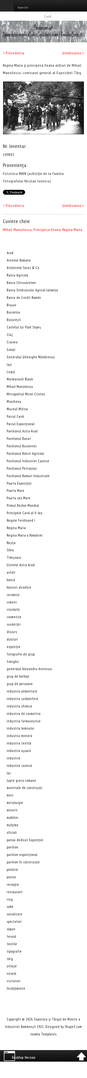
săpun (11, 929)
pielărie (12, 869)
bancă (11, 580)
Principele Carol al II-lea (25, 513)
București (14, 319)
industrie (14, 758)
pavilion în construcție (23, 862)
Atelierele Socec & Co (23, 267)
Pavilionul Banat (19, 438)
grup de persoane (20, 683)
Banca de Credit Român (24, 297)
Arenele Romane (19, 260)
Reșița (11, 542)
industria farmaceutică (24, 721)
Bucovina (13, 312)
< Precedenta (13, 53)
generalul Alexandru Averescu (29, 669)
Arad (10, 252)
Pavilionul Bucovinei (22, 446)
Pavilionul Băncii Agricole (25, 453)
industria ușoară (19, 750)
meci (10, 795)
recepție (13, 884)
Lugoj (11, 371)
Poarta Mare (15, 490)
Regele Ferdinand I (21, 520)
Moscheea (14, 401)
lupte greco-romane (21, 780)
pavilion (12, 847)
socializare (14, 914)
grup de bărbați (18, 676)
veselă (11, 973)
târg (10, 958)
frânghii (13, 661)
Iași (9, 364)
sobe (10, 906)
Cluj (10, 334)
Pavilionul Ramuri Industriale (28, 476)
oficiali (12, 832)
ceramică (13, 594)
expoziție (14, 646)
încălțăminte (16, 988)
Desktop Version (24, 1057)
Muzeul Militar (17, 409)
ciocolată (13, 609)
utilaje (12, 966)
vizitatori (14, 981)
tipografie (14, 951)
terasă (11, 936)
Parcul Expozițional (21, 424)
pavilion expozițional (22, 854)
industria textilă (19, 743)
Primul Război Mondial (23, 505)
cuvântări (14, 624)
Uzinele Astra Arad (21, 565)
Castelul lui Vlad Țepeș (24, 327)
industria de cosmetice (24, 713)
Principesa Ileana (47, 229)
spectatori (14, 921)
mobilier (13, 817)
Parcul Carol (15, 416)
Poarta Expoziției (19, 483)
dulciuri (12, 639)
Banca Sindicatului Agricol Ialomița (32, 290)
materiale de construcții (25, 787)
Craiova (12, 342)
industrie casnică (19, 765)
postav (11, 877)
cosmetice (14, 617)
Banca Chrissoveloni (21, 282)
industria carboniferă (22, 698)
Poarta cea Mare (18, 498)
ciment (12, 602)
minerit (12, 810)
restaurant (15, 892)
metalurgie (15, 802)
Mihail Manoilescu (17, 229)
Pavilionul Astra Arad (22, 431)
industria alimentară (22, 691)
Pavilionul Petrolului (22, 468)
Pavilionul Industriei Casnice (28, 461)
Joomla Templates (44, 1034)
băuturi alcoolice (19, 587)
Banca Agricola (17, 275)
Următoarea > (73, 53)
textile (12, 944)
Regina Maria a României (25, 535)
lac (9, 773)
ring (10, 899)
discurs (12, 631)
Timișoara (14, 557)
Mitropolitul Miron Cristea (26, 394)
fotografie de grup (21, 654)
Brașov (11, 305)
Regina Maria (72, 229)
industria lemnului (20, 728)
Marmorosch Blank (20, 379)
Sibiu (10, 550)
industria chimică (19, 706)
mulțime (13, 825)
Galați (11, 349)
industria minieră (19, 735)
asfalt (11, 572)
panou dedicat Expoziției (25, 840)
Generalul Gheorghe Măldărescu (31, 357)
